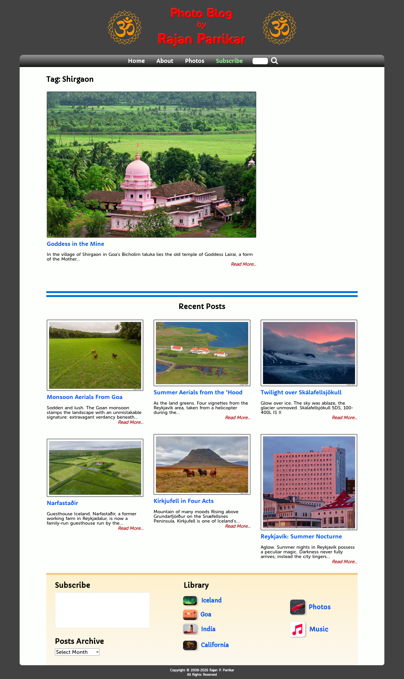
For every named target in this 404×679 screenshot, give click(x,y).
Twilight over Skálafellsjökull (301, 392)
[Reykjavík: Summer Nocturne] (309, 482)
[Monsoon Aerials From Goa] (95, 355)
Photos (194, 61)
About (164, 61)
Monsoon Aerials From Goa (85, 397)
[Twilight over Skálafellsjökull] (309, 353)
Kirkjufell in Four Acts (184, 501)
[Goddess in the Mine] (151, 165)
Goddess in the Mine (75, 244)
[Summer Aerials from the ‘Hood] (202, 353)
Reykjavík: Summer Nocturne (301, 536)
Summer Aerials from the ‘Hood (198, 392)
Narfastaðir (62, 503)
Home (136, 61)
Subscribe (229, 61)
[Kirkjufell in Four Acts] (202, 464)
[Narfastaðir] (95, 468)
